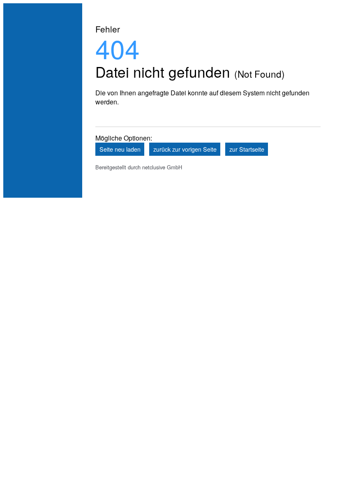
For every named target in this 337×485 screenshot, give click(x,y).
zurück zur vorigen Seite (185, 149)
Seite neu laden (120, 149)
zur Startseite (246, 149)
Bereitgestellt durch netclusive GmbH (138, 167)
